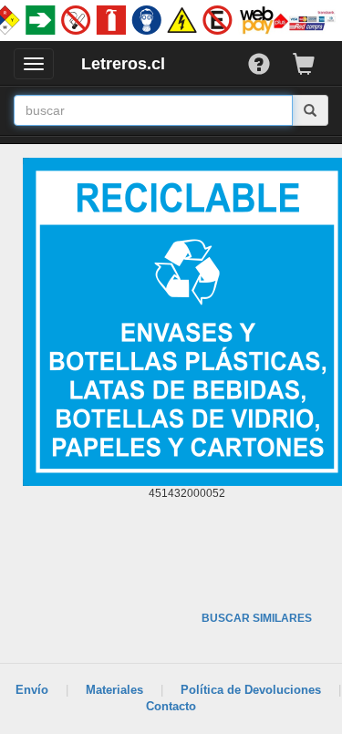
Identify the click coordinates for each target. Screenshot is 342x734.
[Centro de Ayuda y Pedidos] (270, 59)
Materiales (114, 690)
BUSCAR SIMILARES (257, 618)
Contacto (171, 706)
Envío (32, 690)
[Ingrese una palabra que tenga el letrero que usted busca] (310, 110)
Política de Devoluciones (251, 690)
